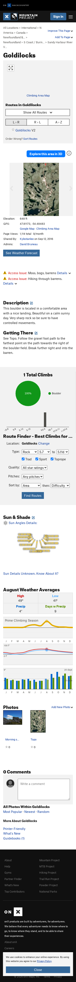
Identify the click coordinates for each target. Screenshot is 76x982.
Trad (28, 459)
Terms (46, 976)
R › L (37, 122)
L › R (16, 122)
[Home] (22, 16)
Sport (42, 459)
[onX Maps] (13, 915)
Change (44, 443)
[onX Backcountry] (16, 5)
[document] (38, 964)
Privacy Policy (44, 961)
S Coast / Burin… (34, 42)
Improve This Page (59, 30)
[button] (14, 189)
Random (43, 812)
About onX (10, 942)
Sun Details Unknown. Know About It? (30, 573)
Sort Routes (30, 138)
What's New (11, 833)
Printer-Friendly (14, 829)
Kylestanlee (27, 238)
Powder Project (48, 885)
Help (7, 866)
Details (62, 273)
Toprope (59, 459)
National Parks (48, 891)
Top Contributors (14, 891)
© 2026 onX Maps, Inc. (27, 976)
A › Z (58, 122)
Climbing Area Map (38, 95)
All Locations (10, 27)
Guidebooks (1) (14, 838)
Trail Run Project (49, 879)
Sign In (58, 16)
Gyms (7, 872)
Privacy (58, 976)
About (8, 860)
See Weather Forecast (21, 253)
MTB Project (46, 866)
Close (38, 970)
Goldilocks (23, 130)
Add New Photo (61, 707)
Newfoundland (12, 42)
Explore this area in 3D (46, 154)
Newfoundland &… (14, 37)
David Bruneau (29, 244)
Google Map (27, 228)
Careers (9, 948)
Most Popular (12, 812)
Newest (29, 812)
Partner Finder (13, 879)
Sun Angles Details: (33, 537)
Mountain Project (49, 860)
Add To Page (63, 37)
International (29, 27)
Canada (21, 32)
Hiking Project (47, 872)
